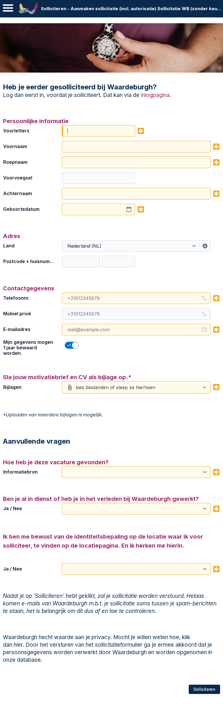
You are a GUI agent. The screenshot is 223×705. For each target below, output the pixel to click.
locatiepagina (98, 545)
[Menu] (8, 9)
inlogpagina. (155, 95)
